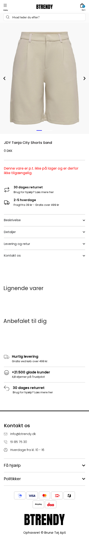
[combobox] (44, 17)
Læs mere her (44, 192)
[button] (5, 5)
